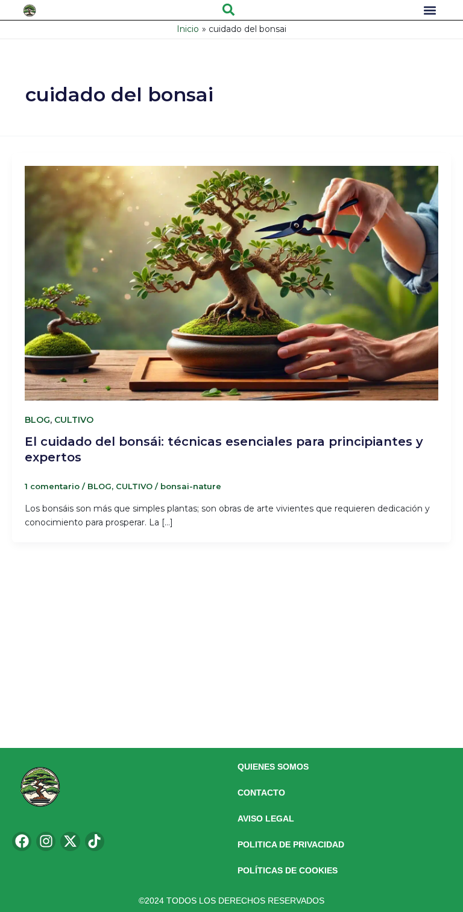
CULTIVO (73, 419)
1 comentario (52, 486)
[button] (228, 10)
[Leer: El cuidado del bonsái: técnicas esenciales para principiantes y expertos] (231, 277)
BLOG (37, 419)
